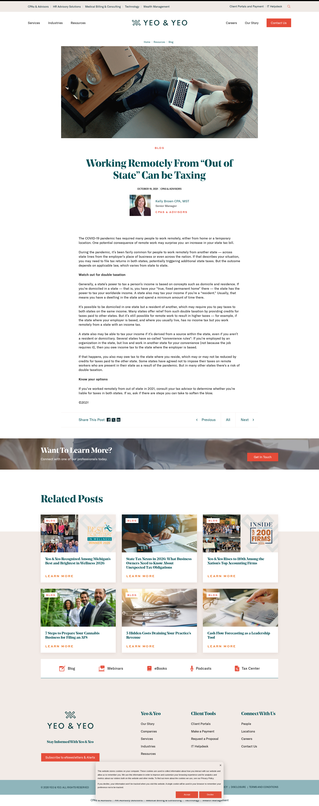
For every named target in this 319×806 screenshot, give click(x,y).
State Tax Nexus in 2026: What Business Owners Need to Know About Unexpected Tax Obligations (159, 563)
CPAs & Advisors (38, 6)
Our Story (251, 23)
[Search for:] (289, 6)
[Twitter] (113, 420)
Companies (149, 731)
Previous (209, 419)
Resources (78, 23)
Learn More (59, 576)
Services (34, 23)
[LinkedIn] (118, 420)
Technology (132, 6)
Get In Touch (263, 457)
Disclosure (238, 786)
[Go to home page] (159, 23)
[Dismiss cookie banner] (220, 765)
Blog (171, 41)
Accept (187, 794)
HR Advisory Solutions (67, 6)
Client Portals (201, 724)
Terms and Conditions (263, 786)
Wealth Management (156, 6)
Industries (55, 23)
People (246, 724)
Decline (210, 794)
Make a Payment (202, 731)
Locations (248, 731)
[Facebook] (108, 420)
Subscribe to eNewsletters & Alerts (70, 757)
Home (147, 41)
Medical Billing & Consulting (103, 6)
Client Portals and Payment (247, 6)
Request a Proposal (205, 739)
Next (245, 419)
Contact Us (279, 23)
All (228, 419)
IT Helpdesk (274, 6)
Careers (231, 23)
